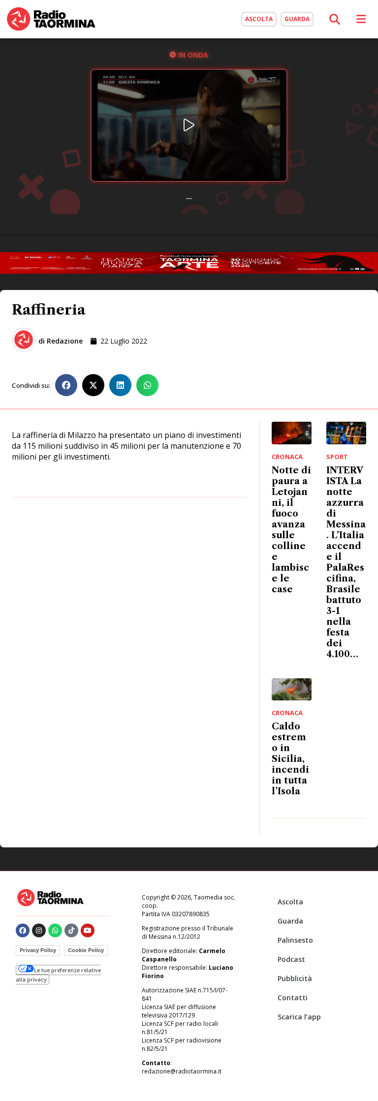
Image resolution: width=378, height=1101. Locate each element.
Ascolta (290, 901)
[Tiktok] (71, 930)
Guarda (290, 921)
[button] (66, 385)
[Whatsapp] (55, 930)
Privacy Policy (38, 950)
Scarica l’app (299, 1016)
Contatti (293, 997)
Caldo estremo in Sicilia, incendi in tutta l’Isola (290, 759)
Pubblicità (295, 978)
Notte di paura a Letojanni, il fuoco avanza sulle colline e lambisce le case (291, 530)
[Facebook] (23, 930)
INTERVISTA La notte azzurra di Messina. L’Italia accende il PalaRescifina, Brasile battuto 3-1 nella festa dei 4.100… (346, 562)
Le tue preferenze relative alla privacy (58, 974)
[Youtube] (87, 930)
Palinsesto (295, 940)
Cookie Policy (86, 950)
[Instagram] (39, 930)
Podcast (291, 959)
